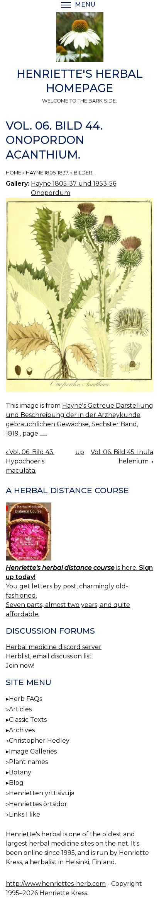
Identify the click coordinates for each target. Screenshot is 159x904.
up (79, 452)
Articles (20, 709)
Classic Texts (28, 719)
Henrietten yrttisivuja (41, 793)
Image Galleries (33, 751)
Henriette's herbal (34, 834)
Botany (20, 772)
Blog (16, 782)
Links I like (24, 814)
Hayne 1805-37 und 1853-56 (73, 183)
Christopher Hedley (39, 740)
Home (13, 173)
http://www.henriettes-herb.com (56, 883)
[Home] (79, 38)
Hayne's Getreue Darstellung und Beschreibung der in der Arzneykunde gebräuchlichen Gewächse (79, 415)
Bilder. (83, 173)
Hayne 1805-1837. (47, 173)
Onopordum (50, 193)
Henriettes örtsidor (38, 804)
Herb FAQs (25, 698)
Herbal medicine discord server (53, 647)
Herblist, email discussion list (49, 656)
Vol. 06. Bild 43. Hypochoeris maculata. (30, 461)
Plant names (28, 762)
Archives (22, 730)
